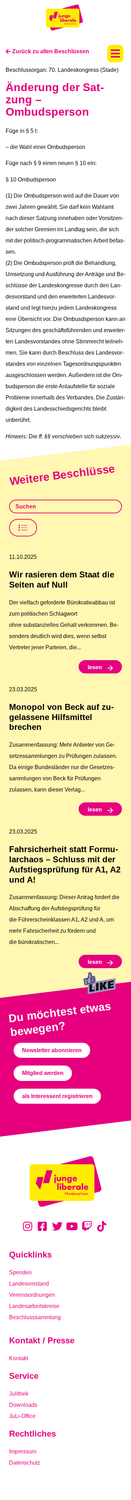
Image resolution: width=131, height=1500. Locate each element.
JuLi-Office (22, 1416)
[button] (115, 53)
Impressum (22, 1451)
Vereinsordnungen (32, 1295)
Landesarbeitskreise (34, 1306)
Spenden (20, 1272)
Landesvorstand (29, 1284)
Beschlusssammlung (35, 1317)
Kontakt (18, 1358)
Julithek (18, 1394)
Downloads (23, 1405)
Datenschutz (24, 1463)
